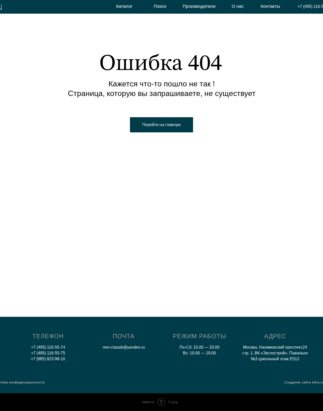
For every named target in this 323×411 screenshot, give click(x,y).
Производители (199, 6)
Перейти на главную (161, 125)
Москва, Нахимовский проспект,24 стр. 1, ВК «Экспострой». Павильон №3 (275, 353)
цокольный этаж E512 (278, 359)
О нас (238, 6)
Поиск (160, 6)
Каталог (124, 6)
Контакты (270, 6)
